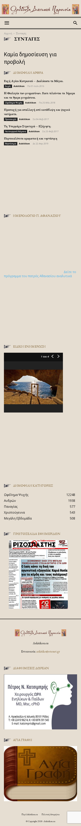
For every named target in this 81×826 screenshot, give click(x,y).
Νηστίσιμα (10, 143)
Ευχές (8, 86)
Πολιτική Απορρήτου (50, 814)
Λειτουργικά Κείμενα (15, 131)
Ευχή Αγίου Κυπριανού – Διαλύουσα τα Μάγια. (33, 81)
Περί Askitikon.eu (29, 814)
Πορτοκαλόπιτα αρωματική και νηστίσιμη (30, 138)
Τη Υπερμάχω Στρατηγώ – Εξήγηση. (27, 126)
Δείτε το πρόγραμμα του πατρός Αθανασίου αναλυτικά (40, 274)
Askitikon (19, 86)
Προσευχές (10, 119)
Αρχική (8, 33)
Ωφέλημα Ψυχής (13, 102)
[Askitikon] (40, 9)
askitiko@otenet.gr (48, 651)
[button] (6, 23)
